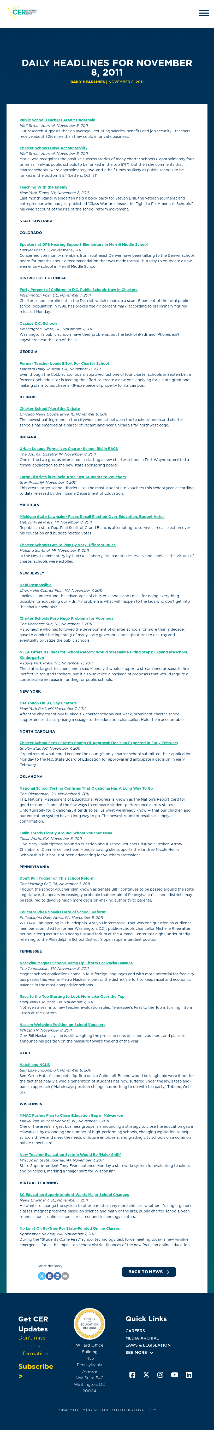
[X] (42, 1276)
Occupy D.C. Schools (38, 323)
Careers (135, 1331)
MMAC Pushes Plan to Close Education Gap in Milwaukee (71, 1115)
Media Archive (142, 1338)
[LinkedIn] (57, 1276)
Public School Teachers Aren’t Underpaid (57, 120)
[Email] (65, 1276)
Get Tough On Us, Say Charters (48, 703)
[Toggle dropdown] (151, 1353)
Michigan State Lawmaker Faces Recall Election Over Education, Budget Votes (92, 517)
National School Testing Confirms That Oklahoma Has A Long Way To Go (86, 788)
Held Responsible (36, 585)
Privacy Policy (71, 1410)
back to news (145, 1271)
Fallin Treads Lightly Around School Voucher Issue (66, 833)
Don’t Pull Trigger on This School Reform (57, 878)
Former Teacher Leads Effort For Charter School (64, 363)
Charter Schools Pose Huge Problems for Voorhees (66, 618)
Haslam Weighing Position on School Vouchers (62, 1025)
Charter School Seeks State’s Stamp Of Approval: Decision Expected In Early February (99, 743)
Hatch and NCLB (35, 1065)
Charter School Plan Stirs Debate (50, 409)
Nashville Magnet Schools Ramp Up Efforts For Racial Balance (76, 963)
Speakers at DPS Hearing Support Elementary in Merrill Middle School (84, 244)
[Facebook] (50, 1276)
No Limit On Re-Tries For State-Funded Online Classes (70, 1228)
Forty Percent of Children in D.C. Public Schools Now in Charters (79, 290)
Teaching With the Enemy (43, 187)
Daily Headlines (87, 82)
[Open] (204, 13)
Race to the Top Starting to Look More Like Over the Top (72, 996)
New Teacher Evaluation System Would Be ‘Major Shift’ (70, 1155)
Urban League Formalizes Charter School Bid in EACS (69, 449)
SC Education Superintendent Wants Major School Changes (74, 1195)
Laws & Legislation (148, 1345)
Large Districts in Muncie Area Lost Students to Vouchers (73, 477)
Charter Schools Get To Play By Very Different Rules (68, 545)
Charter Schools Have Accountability (53, 148)
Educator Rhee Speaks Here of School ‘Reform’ (63, 912)
